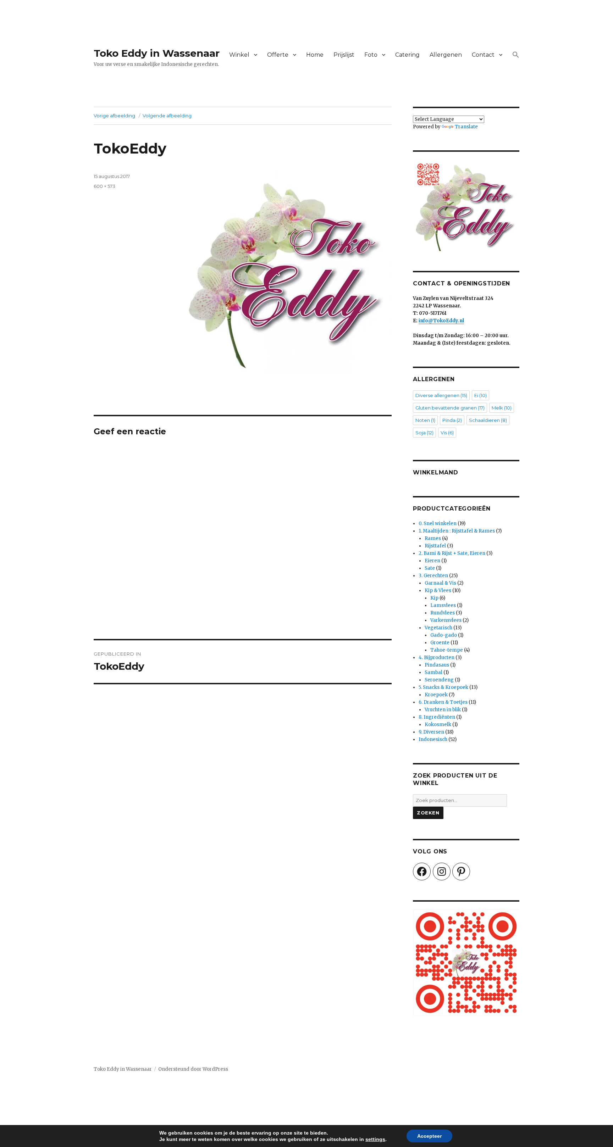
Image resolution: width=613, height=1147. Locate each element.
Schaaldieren (488, 420)
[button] (515, 55)
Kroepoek (436, 695)
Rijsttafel (435, 546)
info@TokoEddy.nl (441, 321)
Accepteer (429, 1136)
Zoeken (428, 812)
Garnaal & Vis (440, 583)
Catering (407, 54)
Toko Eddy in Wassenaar (157, 53)
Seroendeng (439, 680)
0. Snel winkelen (438, 523)
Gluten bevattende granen (450, 408)
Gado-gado (443, 635)
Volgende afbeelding (167, 115)
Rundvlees (442, 613)
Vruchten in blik (443, 710)
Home (315, 54)
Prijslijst (343, 54)
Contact (483, 54)
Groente (439, 643)
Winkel (239, 54)
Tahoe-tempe (446, 650)
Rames (433, 538)
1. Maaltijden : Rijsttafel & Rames (457, 531)
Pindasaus (437, 665)
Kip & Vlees (438, 591)
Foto (370, 54)
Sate (430, 568)
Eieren (432, 561)
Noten (425, 420)
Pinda (452, 420)
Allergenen (446, 54)
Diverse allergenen (441, 395)
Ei (480, 395)
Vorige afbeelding (114, 115)
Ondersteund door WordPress (193, 1069)
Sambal (433, 672)
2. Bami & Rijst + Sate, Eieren (452, 553)
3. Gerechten (433, 576)
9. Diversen (431, 732)
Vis (447, 432)
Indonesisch (433, 739)
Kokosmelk (438, 725)
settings (375, 1139)
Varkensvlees (446, 620)
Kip (434, 598)
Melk (502, 408)
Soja (424, 432)
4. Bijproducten (436, 658)
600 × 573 (104, 186)
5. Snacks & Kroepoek (443, 687)
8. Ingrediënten (437, 717)
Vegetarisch (438, 628)
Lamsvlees (443, 605)
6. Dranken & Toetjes (443, 702)
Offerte (277, 54)
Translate (466, 127)
